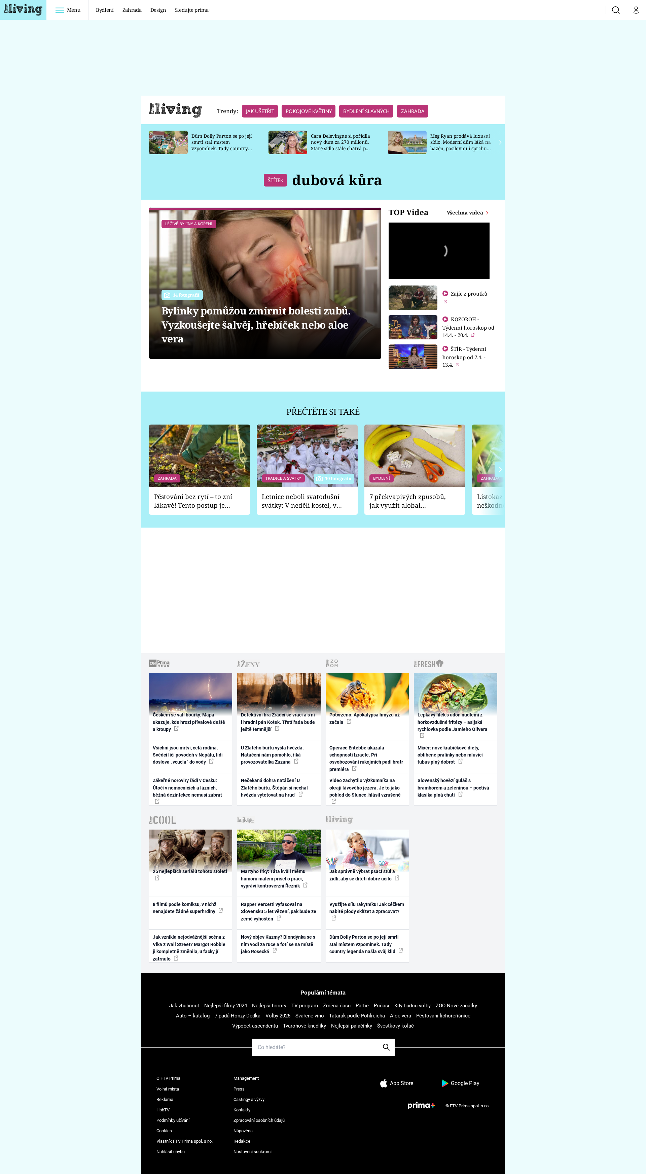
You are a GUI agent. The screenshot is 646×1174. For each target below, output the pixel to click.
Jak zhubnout (184, 1006)
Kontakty (242, 1109)
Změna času (337, 1006)
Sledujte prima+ (193, 9)
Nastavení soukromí (253, 1151)
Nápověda (243, 1130)
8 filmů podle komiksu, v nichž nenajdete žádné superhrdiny (184, 908)
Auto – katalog (193, 1016)
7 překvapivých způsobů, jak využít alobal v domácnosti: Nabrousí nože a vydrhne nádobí (407, 501)
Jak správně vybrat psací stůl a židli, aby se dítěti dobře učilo (362, 875)
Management (246, 1078)
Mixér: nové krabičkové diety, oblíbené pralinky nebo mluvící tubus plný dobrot (450, 755)
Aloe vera (400, 1016)
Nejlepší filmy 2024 (225, 1006)
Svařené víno (309, 1016)
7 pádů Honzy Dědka (237, 1016)
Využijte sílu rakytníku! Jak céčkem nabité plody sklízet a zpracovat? (366, 908)
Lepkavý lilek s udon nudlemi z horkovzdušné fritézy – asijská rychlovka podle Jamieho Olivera (453, 722)
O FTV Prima (168, 1078)
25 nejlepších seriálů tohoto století (190, 871)
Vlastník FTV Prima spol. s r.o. (184, 1141)
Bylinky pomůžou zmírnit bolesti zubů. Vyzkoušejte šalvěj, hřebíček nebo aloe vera (256, 324)
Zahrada (132, 9)
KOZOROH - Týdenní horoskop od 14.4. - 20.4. (468, 327)
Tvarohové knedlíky (304, 1026)
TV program (304, 1006)
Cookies (164, 1130)
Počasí (381, 1006)
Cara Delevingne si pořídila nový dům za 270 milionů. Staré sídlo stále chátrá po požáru (340, 145)
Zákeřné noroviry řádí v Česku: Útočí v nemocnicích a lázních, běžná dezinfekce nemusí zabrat (187, 788)
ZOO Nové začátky (456, 1006)
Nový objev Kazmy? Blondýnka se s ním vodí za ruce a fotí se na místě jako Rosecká (278, 944)
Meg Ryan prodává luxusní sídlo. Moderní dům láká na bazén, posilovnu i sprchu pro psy (460, 145)
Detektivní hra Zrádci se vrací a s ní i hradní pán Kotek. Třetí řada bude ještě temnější (278, 722)
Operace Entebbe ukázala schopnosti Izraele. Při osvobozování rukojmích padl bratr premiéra (366, 758)
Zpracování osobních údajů (259, 1120)
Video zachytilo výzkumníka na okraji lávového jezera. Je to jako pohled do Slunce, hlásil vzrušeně (365, 788)
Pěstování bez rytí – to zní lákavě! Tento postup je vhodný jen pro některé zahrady (193, 501)
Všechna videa (466, 212)
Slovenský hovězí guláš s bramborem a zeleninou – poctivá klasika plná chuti (453, 788)
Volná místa (167, 1089)
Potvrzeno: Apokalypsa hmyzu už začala (364, 718)
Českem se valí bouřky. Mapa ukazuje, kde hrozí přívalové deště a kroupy (189, 722)
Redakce (242, 1141)
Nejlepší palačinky (351, 1026)
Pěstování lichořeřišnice (443, 1016)
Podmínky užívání (172, 1120)
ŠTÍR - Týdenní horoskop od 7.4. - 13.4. (464, 356)
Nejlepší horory (269, 1006)
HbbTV (163, 1109)
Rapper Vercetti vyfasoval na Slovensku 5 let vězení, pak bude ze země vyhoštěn (278, 911)
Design (158, 9)
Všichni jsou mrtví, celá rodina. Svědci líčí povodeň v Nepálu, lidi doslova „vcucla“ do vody (188, 755)
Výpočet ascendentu (255, 1026)
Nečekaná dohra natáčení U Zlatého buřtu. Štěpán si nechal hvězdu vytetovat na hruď (274, 788)
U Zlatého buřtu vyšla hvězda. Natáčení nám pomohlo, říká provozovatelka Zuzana (272, 755)
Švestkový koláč (395, 1026)
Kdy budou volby (412, 1006)
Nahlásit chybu (170, 1151)
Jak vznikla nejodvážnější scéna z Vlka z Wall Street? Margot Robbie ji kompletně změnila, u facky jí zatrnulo (189, 947)
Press (239, 1089)
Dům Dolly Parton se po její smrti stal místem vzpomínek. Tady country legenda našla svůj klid (221, 145)
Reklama (164, 1099)
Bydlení (105, 9)
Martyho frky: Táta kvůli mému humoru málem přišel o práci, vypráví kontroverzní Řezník (273, 878)
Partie (362, 1006)
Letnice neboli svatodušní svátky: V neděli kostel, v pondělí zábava (300, 501)
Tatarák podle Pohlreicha (357, 1016)
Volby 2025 (277, 1016)
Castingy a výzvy (249, 1099)
